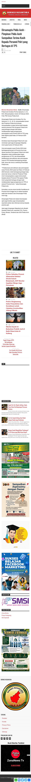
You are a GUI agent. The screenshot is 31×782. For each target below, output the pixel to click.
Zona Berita (5, 613)
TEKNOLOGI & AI (17, 24)
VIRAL (19, 20)
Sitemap (4, 731)
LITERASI (27, 24)
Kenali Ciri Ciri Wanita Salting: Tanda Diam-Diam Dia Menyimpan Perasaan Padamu (17, 407)
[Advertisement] (14, 71)
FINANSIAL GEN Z (6, 24)
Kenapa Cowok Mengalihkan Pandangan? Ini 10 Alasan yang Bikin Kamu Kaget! (18, 431)
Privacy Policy (6, 725)
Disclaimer (5, 728)
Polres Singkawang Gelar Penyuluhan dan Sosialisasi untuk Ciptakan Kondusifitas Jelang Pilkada (14, 306)
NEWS (25, 20)
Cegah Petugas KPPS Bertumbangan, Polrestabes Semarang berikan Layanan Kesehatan (8, 343)
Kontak (4, 721)
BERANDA (4, 20)
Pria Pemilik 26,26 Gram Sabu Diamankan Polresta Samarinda (15, 352)
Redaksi (4, 718)
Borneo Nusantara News (9, 110)
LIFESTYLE (12, 20)
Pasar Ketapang (6, 615)
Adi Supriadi (5, 617)
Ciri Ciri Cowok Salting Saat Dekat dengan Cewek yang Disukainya (17, 419)
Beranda (4, 1)
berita (4, 49)
